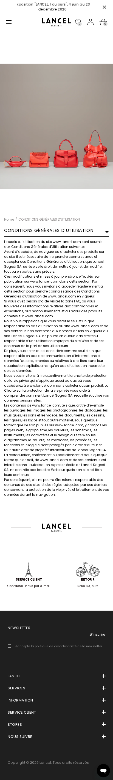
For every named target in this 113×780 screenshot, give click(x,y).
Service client (29, 579)
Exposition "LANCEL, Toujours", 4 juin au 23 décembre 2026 (41, 7)
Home (9, 219)
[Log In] (90, 22)
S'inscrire (97, 634)
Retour (88, 579)
